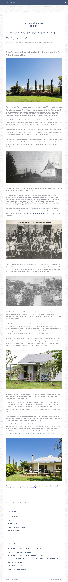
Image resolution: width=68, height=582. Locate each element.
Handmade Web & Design (56, 579)
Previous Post (12, 502)
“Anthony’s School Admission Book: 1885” (36, 213)
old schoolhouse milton (11, 2)
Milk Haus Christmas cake (18, 569)
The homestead (47, 42)
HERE (34, 488)
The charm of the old (17, 562)
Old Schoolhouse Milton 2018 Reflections (25, 555)
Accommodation (21, 42)
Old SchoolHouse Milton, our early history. (26, 548)
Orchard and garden (36, 42)
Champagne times (15, 566)
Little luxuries (13, 523)
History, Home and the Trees (19, 552)
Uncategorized (14, 534)
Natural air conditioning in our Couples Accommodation (33, 559)
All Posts (23, 502)
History (28, 42)
